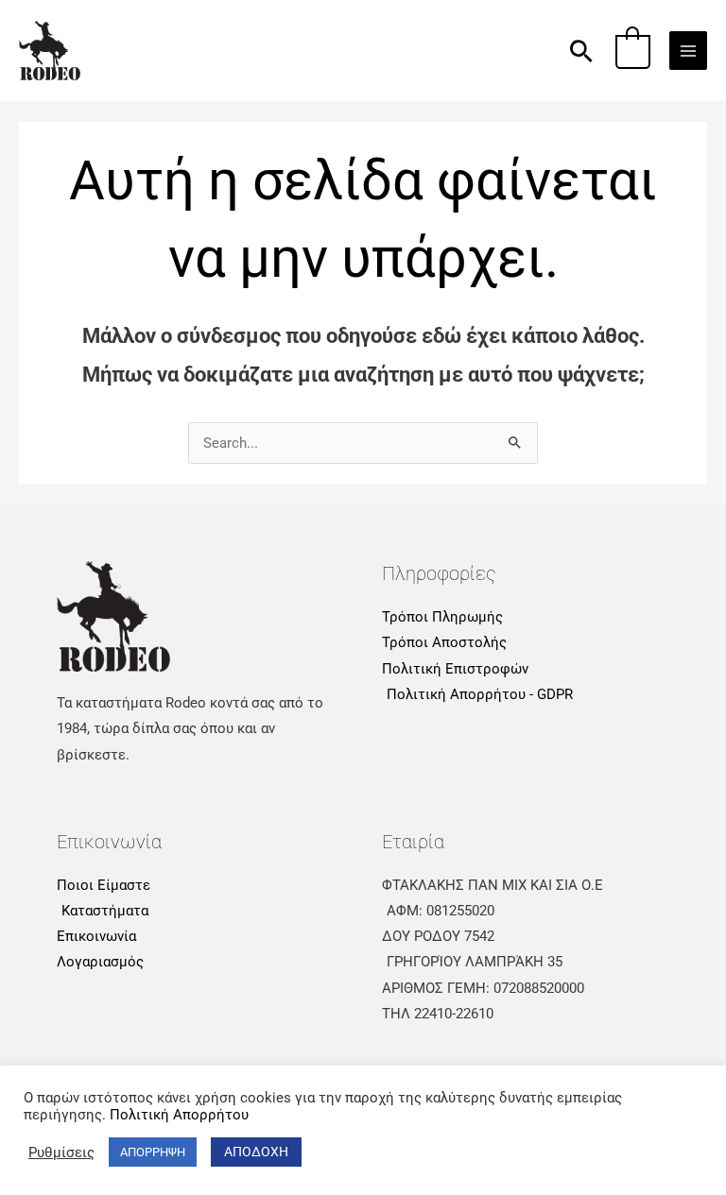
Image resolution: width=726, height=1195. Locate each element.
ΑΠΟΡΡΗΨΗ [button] (152, 1152)
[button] (581, 51)
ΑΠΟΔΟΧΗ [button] (256, 1151)
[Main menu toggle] (688, 50)
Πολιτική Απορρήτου (179, 1114)
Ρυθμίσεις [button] (61, 1152)
